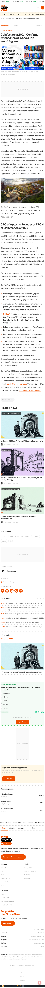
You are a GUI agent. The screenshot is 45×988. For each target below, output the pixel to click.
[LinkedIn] (12, 591)
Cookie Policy (28, 875)
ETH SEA (6, 314)
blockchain (13, 536)
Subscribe (8, 779)
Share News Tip (5, 878)
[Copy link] (21, 591)
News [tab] (4, 828)
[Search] (38, 7)
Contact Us (4, 875)
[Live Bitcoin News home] (4, 8)
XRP (25, 14)
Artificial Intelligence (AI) (29, 823)
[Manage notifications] (39, 983)
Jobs (2, 885)
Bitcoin (4, 14)
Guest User (11, 571)
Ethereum (11, 14)
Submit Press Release (7, 901)
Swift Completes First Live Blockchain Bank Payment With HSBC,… (25, 618)
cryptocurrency (24, 536)
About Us (3, 868)
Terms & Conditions (30, 871)
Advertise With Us (6, 898)
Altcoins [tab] (12, 828)
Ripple (11, 541)
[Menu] (42, 7)
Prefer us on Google (8, 582)
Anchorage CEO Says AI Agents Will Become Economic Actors (24, 603)
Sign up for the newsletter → (13, 857)
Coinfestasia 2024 (7, 639)
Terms (22, 973)
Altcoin (19, 14)
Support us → (8, 923)
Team (2, 871)
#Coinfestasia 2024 (7, 400)
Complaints (27, 878)
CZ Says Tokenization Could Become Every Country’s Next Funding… (22, 609)
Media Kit (3, 894)
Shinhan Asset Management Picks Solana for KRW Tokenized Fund (24, 614)
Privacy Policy (28, 868)
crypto (4, 541)
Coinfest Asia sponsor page (17, 384)
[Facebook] (7, 591)
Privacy (22, 977)
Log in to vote (22, 722)
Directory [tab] (31, 828)
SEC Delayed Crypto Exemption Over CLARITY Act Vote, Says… (24, 627)
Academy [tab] (21, 828)
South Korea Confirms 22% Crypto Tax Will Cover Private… (23, 622)
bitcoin (4, 536)
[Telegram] (16, 591)
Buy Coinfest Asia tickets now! (30, 390)
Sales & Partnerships (7, 905)
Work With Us (5, 882)
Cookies (22, 980)
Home (2, 18)
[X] (2, 591)
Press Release (5, 25)
